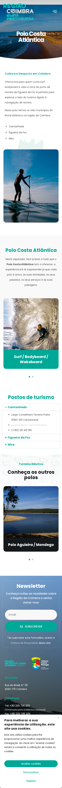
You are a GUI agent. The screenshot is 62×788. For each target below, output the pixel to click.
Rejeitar (31, 781)
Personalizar (31, 772)
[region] (31, 751)
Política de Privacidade (24, 643)
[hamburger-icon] (55, 11)
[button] (29, 376)
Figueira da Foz (19, 437)
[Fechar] (58, 717)
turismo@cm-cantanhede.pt (29, 425)
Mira (11, 445)
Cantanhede (17, 407)
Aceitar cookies (31, 763)
